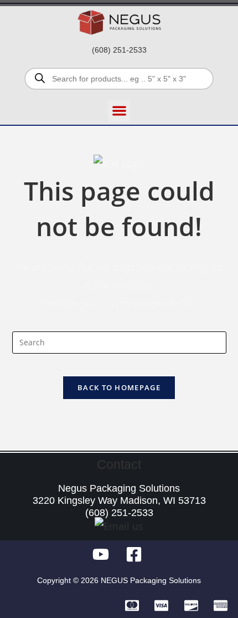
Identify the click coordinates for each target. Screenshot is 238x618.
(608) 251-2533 (119, 49)
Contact (119, 464)
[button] (119, 111)
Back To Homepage (119, 387)
